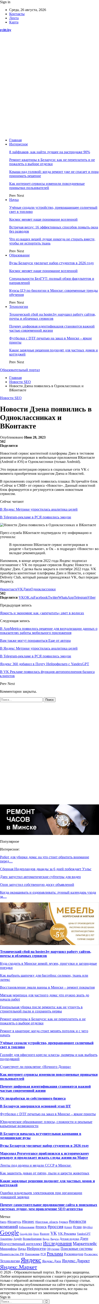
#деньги (63, 1221)
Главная (15, 140)
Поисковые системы (77, 1249)
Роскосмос (91, 1254)
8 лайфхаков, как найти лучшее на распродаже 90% (49, 152)
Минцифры (8, 1249)
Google (9, 1232)
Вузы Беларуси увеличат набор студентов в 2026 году (51, 263)
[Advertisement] (49, 85)
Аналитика (6, 1238)
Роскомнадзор (73, 1254)
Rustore (45, 1233)
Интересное (18, 144)
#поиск (41, 1227)
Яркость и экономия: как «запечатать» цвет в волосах (42, 613)
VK (20, 589)
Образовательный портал (20, 370)
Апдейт (17, 1238)
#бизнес (28, 1221)
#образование (27, 1227)
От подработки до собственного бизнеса (33, 1098)
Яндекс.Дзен (51, 1261)
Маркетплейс (85, 1243)
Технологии (18, 307)
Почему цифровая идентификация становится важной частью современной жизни (52, 328)
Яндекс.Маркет (18, 1267)
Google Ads (26, 1233)
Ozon (36, 1234)
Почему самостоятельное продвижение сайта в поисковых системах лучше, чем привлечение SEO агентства (48, 1207)
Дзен (27, 589)
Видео (46, 1239)
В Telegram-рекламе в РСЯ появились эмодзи (35, 517)
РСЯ (43, 1254)
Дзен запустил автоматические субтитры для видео (40, 877)
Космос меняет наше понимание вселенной (43, 219)
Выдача (54, 1238)
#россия (55, 1226)
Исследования (57, 1243)
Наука (14, 200)
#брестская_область (46, 1222)
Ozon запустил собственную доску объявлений (37, 885)
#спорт (68, 1227)
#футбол (88, 1227)
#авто (3, 1221)
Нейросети (36, 1248)
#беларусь (14, 1221)
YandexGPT (83, 1233)
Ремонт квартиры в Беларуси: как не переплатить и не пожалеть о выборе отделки (52, 162)
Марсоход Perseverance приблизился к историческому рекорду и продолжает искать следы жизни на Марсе (44, 1155)
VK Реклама (67, 1233)
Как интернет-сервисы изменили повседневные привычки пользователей (47, 186)
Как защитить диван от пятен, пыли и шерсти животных (44, 1173)
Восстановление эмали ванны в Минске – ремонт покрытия (47, 987)
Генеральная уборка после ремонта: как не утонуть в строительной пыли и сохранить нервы (41, 1009)
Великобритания (32, 1238)
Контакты (17, 14)
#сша (77, 1227)
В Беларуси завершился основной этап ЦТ (35, 1106)
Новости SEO (11, 398)
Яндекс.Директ (76, 1260)
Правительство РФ (12, 1254)
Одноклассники (43, 589)
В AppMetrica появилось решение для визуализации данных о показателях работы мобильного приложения (48, 631)
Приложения (32, 1254)
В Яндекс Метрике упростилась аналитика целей (39, 509)
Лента (14, 18)
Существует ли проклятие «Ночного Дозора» (35, 1067)
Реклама (55, 1253)
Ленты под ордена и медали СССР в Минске (36, 1165)
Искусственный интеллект (21, 1244)
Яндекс (31, 1260)
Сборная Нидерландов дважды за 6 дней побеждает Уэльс (45, 869)
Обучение (53, 1249)
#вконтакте (8, 589)
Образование (19, 255)
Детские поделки (69, 1238)
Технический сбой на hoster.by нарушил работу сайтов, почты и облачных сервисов (52, 316)
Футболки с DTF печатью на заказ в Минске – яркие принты (48, 1114)
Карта (13, 22)
